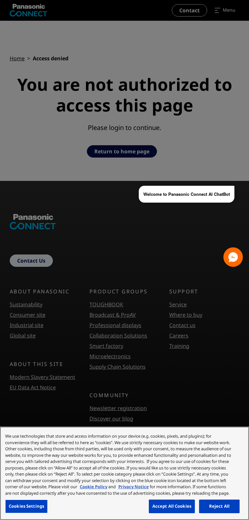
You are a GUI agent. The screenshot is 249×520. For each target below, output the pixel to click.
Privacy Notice (133, 487)
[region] (124, 473)
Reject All (219, 506)
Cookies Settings (26, 506)
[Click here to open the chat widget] (233, 257)
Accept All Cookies (171, 506)
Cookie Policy (93, 487)
